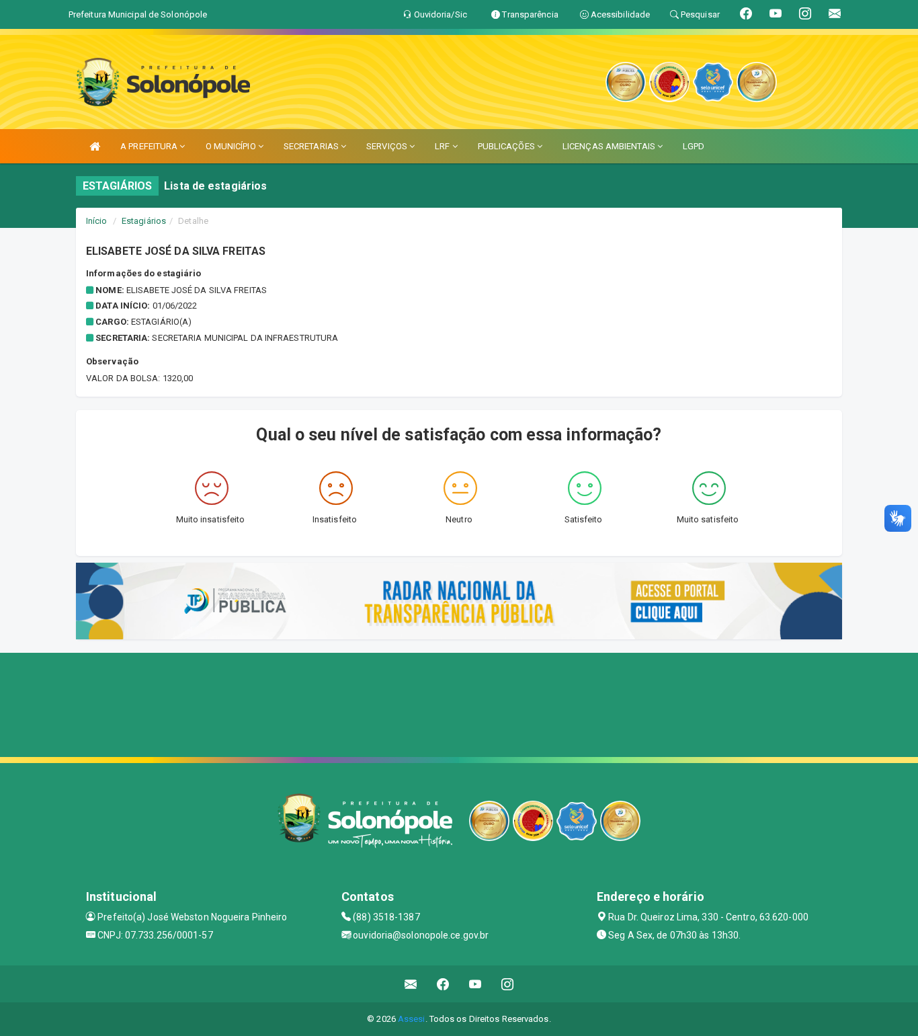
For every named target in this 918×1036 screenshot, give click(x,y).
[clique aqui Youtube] (475, 984)
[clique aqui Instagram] (507, 984)
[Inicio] (95, 146)
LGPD (693, 146)
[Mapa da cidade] (459, 703)
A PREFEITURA (149, 146)
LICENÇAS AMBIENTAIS (609, 146)
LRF (443, 146)
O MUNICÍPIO (232, 146)
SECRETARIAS (312, 146)
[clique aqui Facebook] (443, 984)
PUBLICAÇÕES (507, 146)
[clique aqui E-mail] (411, 984)
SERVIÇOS (387, 146)
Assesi (411, 1019)
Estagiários (144, 221)
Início (97, 221)
